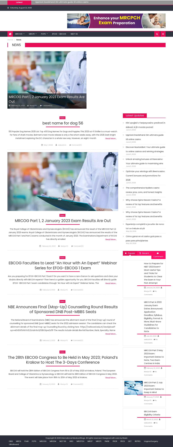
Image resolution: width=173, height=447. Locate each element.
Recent (145, 253)
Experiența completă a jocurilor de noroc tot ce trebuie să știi (145, 226)
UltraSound (14, 444)
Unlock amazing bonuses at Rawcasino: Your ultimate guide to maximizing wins (144, 161)
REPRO (138, 441)
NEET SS (74, 34)
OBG (11, 441)
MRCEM (53, 441)
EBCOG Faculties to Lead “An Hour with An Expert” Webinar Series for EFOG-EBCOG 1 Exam (63, 266)
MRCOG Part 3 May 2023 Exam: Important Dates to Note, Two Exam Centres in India (154, 357)
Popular (131, 253)
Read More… (111, 138)
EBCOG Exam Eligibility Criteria (152, 413)
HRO (71, 441)
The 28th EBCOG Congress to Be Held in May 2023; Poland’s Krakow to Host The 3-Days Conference (63, 360)
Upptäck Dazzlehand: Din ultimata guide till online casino (145, 137)
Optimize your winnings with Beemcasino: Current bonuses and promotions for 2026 (145, 175)
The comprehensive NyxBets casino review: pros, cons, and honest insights (144, 190)
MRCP (90, 441)
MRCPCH (80, 441)
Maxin (124, 438)
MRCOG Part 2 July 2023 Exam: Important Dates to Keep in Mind (154, 387)
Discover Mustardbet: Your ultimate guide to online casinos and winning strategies (74, 3)
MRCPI (32, 34)
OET (130, 441)
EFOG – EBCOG (59, 34)
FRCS (122, 441)
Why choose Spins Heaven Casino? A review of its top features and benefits (144, 202)
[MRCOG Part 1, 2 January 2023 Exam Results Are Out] (46, 80)
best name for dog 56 (62, 123)
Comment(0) (47, 105)
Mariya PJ (33, 105)
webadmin (62, 145)
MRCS (18, 441)
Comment (158, 256)
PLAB (26, 441)
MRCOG (18, 34)
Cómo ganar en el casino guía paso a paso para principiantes (143, 238)
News (62, 118)
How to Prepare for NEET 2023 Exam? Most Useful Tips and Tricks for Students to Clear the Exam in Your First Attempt (153, 273)
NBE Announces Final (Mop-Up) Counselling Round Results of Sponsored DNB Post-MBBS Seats (63, 309)
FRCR (115, 441)
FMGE (107, 441)
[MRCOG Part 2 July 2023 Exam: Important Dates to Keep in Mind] (133, 387)
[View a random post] (163, 34)
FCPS (43, 34)
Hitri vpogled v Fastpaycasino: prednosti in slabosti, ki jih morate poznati (145, 125)
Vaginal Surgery (151, 441)
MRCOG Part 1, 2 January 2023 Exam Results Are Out (63, 220)
